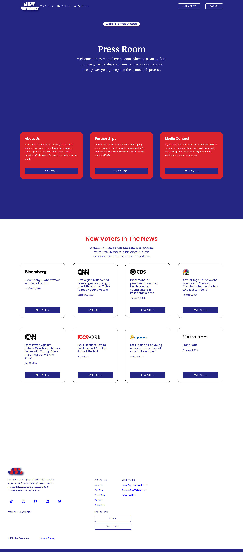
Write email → (191, 171)
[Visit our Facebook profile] (35, 501)
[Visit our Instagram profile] (23, 501)
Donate (214, 6)
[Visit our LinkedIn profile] (47, 501)
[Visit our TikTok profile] (11, 501)
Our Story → (51, 171)
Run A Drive (189, 6)
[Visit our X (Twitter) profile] (59, 501)
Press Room (100, 495)
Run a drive (113, 527)
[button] (46, 6)
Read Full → (42, 310)
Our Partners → (121, 171)
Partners (99, 500)
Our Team (99, 490)
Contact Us (100, 505)
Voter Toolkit (128, 495)
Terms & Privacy (47, 538)
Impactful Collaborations (134, 490)
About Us (99, 485)
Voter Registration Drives (134, 485)
